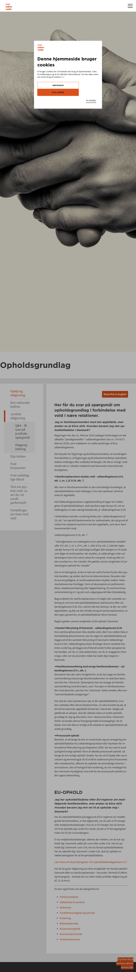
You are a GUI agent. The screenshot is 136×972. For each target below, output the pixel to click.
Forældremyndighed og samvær (77, 913)
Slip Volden (18, 456)
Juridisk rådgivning (17, 416)
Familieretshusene (70, 939)
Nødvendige (58, 85)
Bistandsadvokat (69, 923)
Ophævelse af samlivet (72, 902)
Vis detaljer (91, 100)
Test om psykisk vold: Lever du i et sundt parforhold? (19, 495)
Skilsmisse (65, 907)
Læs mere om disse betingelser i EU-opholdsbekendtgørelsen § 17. (91, 862)
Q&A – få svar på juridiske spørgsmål (22, 431)
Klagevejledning (21, 447)
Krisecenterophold (70, 928)
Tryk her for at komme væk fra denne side (124, 963)
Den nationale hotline (20, 405)
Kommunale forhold (71, 934)
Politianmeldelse (69, 897)
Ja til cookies (58, 92)
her (62, 77)
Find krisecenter (18, 466)
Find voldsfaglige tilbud (20, 477)
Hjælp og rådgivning (17, 393)
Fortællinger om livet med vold (19, 514)
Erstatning (65, 918)
